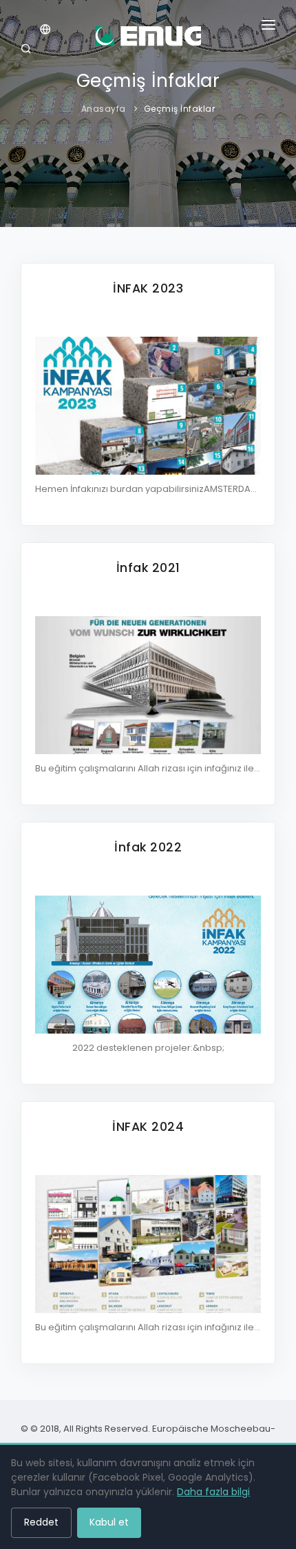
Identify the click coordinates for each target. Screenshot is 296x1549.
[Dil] (45, 30)
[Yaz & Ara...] (28, 50)
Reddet (41, 1522)
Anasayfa (103, 109)
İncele (148, 393)
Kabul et (109, 1522)
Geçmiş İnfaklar (179, 109)
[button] (268, 27)
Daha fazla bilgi (213, 1492)
